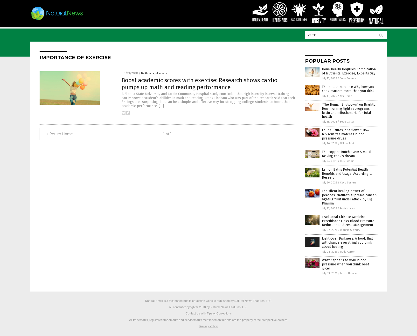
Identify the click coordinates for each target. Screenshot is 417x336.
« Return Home (60, 134)
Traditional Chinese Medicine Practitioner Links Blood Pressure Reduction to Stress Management (348, 221)
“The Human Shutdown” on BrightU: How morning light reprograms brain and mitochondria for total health (349, 110)
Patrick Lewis (347, 208)
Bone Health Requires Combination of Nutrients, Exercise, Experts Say (349, 71)
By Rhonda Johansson (154, 73)
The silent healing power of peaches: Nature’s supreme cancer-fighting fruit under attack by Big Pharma (349, 197)
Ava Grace (346, 96)
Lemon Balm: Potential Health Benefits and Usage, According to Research (347, 174)
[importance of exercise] (57, 20)
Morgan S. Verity (350, 230)
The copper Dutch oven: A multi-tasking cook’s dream (347, 154)
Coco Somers (348, 78)
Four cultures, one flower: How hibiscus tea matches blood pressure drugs (345, 134)
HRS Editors (347, 161)
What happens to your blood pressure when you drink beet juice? (345, 264)
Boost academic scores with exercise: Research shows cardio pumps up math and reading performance (200, 84)
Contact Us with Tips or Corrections (209, 313)
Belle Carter (347, 121)
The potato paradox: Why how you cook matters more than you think (348, 89)
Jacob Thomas (348, 273)
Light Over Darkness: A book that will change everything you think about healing (347, 242)
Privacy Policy (208, 326)
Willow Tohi (347, 143)
